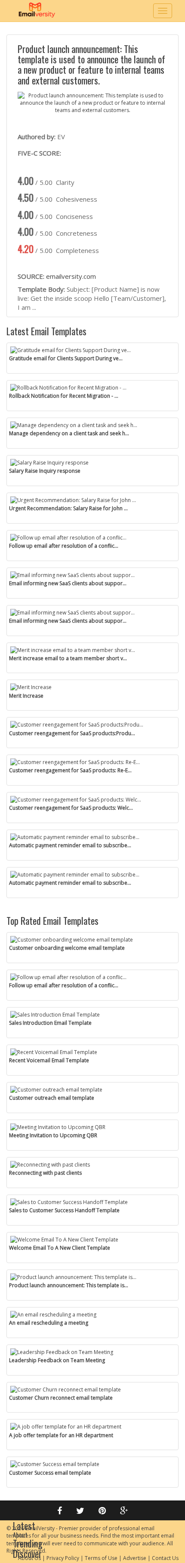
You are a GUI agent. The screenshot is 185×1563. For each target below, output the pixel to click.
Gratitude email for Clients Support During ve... (66, 358)
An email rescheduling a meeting (48, 1322)
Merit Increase (26, 695)
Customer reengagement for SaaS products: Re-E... (70, 770)
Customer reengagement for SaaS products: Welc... (71, 807)
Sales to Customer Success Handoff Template (64, 1210)
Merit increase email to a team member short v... (68, 658)
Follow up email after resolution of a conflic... (63, 545)
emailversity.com (71, 276)
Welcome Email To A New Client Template (59, 1247)
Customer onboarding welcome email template (67, 948)
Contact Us (165, 1558)
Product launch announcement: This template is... (68, 1285)
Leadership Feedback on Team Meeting (57, 1360)
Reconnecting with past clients (45, 1172)
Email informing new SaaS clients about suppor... (67, 583)
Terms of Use (101, 1558)
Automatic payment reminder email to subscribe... (70, 845)
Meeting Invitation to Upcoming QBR (53, 1135)
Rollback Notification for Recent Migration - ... (63, 395)
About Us (29, 1558)
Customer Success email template (50, 1472)
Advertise (134, 1558)
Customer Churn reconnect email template (61, 1397)
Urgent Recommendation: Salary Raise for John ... (68, 508)
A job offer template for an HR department (61, 1435)
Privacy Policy (62, 1558)
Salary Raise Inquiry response (44, 470)
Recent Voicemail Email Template (49, 1060)
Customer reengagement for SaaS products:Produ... (72, 733)
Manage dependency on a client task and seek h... (69, 433)
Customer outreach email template (51, 1097)
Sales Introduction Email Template (50, 1022)
